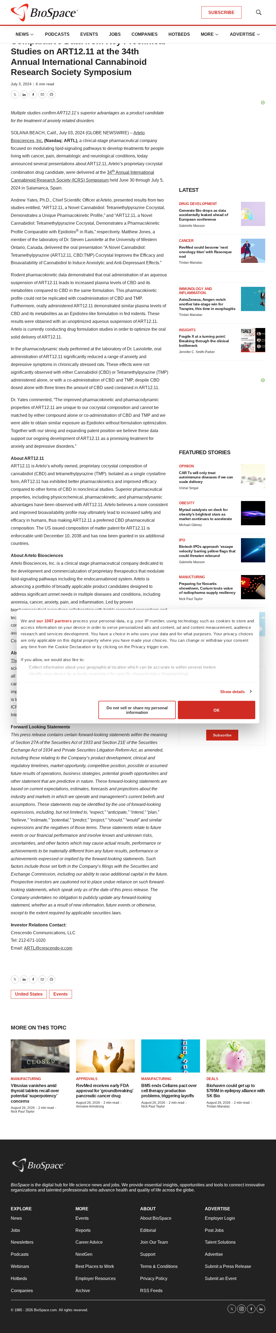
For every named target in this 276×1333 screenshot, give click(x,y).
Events (89, 34)
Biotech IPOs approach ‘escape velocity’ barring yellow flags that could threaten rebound (207, 551)
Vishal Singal (188, 488)
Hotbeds (179, 34)
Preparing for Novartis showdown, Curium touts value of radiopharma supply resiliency (207, 588)
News (22, 34)
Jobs (115, 34)
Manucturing (192, 577)
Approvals (87, 1079)
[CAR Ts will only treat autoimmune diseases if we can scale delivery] (253, 476)
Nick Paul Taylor (191, 599)
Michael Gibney (190, 525)
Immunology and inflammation (195, 291)
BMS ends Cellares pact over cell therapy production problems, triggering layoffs (169, 1090)
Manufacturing (26, 1079)
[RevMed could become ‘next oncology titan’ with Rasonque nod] (253, 251)
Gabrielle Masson (192, 226)
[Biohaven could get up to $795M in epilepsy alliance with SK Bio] (235, 1056)
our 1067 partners (54, 621)
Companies (145, 34)
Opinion (186, 466)
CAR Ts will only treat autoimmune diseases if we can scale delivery (206, 477)
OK (216, 710)
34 (109, 172)
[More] (32, 34)
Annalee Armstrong (90, 1106)
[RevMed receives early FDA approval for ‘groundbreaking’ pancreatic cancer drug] (105, 1056)
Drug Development (198, 204)
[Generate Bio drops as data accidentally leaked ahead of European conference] (253, 214)
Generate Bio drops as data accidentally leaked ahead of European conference (203, 215)
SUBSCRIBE (221, 12)
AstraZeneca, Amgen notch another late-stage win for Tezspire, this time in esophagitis (207, 304)
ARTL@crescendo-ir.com (48, 948)
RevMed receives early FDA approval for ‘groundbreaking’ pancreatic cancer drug (104, 1090)
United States (29, 994)
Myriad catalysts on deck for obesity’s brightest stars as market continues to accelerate (205, 514)
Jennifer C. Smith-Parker (197, 352)
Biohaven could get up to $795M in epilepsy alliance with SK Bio (235, 1090)
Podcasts (57, 34)
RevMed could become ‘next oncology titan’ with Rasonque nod (205, 252)
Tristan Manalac (190, 263)
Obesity (187, 503)
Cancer (186, 241)
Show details (232, 691)
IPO (182, 540)
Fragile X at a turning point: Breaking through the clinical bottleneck (204, 341)
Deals (212, 1079)
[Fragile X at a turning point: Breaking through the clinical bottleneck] (253, 340)
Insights (187, 330)
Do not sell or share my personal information (137, 710)
